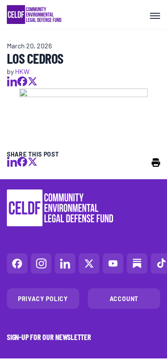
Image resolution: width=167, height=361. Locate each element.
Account (124, 298)
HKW (22, 71)
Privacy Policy (43, 298)
